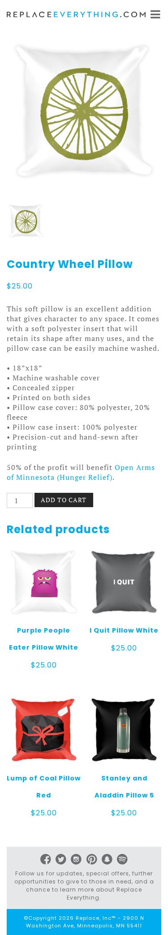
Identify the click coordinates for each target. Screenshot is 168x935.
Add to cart (63, 500)
